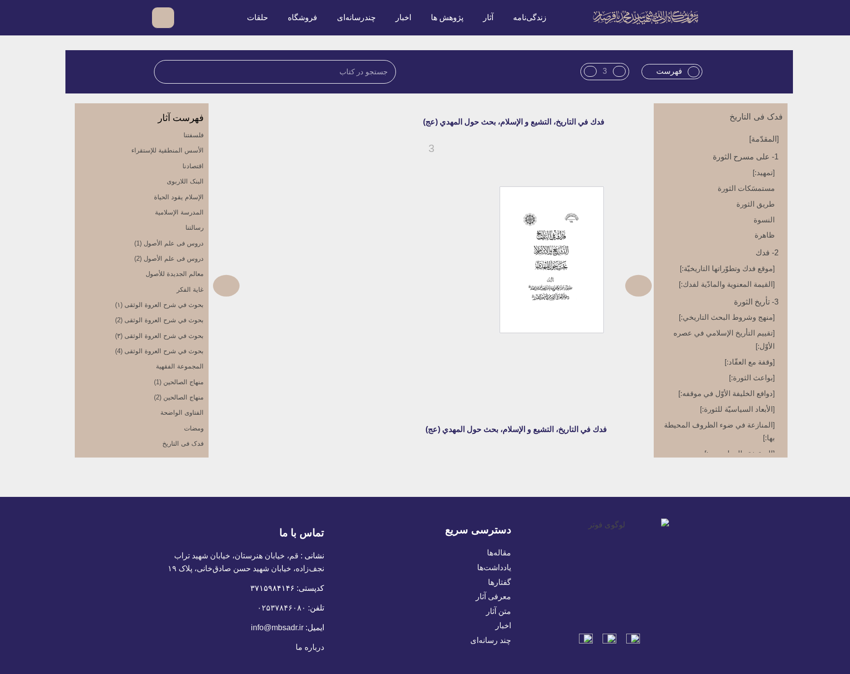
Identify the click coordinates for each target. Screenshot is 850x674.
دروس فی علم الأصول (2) (169, 258)
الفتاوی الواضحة (182, 412)
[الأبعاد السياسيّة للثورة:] (737, 409)
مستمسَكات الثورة (746, 188)
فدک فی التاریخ (756, 117)
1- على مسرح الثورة (746, 157)
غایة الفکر (190, 289)
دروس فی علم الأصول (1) (169, 243)
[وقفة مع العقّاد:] (750, 362)
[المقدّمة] (764, 139)
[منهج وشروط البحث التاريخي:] (727, 317)
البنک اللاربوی (185, 181)
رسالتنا (194, 227)
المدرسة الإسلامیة (179, 212)
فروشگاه (302, 17)
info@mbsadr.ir (277, 627)
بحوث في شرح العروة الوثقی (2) (159, 320)
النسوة (764, 219)
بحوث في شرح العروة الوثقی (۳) (159, 335)
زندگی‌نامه (529, 17)
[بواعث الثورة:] (752, 377)
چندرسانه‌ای (356, 17)
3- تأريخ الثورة (756, 302)
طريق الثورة (755, 204)
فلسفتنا (193, 135)
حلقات (257, 17)
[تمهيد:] (764, 172)
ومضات (194, 428)
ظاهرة (765, 235)
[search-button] (188, 17)
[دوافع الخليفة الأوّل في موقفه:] (726, 393)
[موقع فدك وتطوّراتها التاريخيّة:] (727, 268)
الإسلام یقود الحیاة (179, 197)
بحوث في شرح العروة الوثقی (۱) (159, 304)
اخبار (403, 17)
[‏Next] (322, 286)
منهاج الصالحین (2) (179, 397)
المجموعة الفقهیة (180, 366)
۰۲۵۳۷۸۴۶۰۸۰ (281, 608)
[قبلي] (542, 286)
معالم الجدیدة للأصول (175, 273)
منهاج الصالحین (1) (179, 382)
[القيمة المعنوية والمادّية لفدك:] (727, 284)
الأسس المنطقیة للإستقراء (167, 150)
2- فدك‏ (767, 252)
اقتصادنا (193, 166)
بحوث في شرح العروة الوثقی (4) (159, 351)
